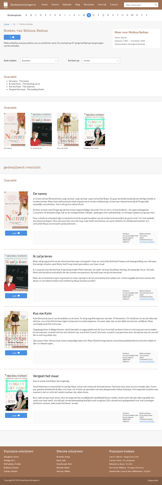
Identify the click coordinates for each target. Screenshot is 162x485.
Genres (55, 4)
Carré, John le (115, 456)
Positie (87, 60)
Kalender (67, 4)
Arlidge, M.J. (9, 460)
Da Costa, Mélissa (117, 467)
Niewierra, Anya (116, 464)
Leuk (14, 233)
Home (45, 4)
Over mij (102, 4)
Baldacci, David (11, 467)
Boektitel (26, 60)
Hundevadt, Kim (64, 464)
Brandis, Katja (63, 456)
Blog (77, 4)
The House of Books (146, 242)
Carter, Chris (115, 460)
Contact (114, 4)
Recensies (89, 4)
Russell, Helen (63, 467)
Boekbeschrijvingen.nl (23, 4)
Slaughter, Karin (11, 456)
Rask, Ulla (61, 460)
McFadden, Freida (12, 464)
